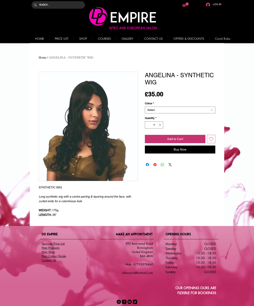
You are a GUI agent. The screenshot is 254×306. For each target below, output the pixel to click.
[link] (185, 4)
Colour (149, 103)
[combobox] (180, 110)
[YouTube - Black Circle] (129, 302)
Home (42, 57)
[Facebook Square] (124, 302)
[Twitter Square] (135, 302)
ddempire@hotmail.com (137, 273)
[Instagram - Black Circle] (119, 302)
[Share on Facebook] (147, 164)
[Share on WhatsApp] (162, 164)
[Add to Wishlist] (211, 139)
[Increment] (160, 125)
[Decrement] (147, 125)
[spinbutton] (154, 125)
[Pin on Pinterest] (155, 164)
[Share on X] (170, 164)
